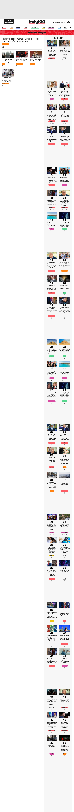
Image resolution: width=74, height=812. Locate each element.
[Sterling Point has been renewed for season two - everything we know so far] (64, 517)
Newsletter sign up (60, 22)
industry (51, 753)
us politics (52, 467)
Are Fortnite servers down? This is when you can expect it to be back (64, 550)
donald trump (19, 64)
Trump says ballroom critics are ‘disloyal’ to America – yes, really (64, 203)
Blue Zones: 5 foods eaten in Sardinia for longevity (52, 224)
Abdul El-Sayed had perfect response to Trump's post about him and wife (52, 725)
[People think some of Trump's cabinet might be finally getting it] (64, 779)
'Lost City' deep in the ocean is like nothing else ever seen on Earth (64, 224)
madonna (32, 64)
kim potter (5, 44)
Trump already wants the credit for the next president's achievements (51, 116)
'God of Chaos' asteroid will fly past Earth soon (64, 287)
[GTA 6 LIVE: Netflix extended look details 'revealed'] (64, 563)
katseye (64, 184)
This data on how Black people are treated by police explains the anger (7, 79)
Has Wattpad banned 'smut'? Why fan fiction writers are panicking (52, 550)
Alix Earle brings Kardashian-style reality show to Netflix (52, 93)
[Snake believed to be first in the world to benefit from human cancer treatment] (52, 605)
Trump (25, 27)
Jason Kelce (64, 665)
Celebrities (51, 27)
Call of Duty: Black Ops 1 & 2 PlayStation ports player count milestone (52, 701)
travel (64, 753)
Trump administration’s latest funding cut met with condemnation (52, 139)
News (11, 27)
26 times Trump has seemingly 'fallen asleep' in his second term (64, 701)
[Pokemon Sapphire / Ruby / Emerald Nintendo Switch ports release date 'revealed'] (52, 628)
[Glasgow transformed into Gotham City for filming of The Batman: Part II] (52, 475)
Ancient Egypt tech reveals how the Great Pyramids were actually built (64, 351)
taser (3, 64)
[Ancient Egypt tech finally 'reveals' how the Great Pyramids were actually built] (64, 342)
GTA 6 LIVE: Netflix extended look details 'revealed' (64, 572)
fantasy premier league (64, 315)
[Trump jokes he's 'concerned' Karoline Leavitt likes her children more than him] (64, 84)
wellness (52, 228)
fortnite (64, 555)
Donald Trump (52, 143)
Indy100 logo (37, 22)
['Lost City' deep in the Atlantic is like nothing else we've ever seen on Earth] (64, 215)
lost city (64, 228)
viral (64, 620)
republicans (51, 207)
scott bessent (51, 292)
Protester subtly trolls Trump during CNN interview (21, 61)
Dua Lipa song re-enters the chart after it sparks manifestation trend (52, 526)
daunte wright (5, 83)
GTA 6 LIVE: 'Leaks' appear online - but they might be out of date (64, 52)
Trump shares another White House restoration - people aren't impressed (52, 53)
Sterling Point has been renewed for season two (64, 525)
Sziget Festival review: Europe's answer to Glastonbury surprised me (64, 748)
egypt (65, 356)
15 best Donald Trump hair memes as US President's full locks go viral (65, 614)
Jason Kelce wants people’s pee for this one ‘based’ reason (65, 660)
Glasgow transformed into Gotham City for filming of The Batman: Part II (52, 485)
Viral (43, 27)
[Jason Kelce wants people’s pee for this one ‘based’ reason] (64, 651)
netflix (52, 98)
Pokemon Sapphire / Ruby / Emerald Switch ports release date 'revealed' (52, 638)
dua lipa (51, 532)
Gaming (18, 27)
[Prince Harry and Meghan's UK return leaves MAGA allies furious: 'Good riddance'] (64, 255)
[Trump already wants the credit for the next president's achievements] (52, 107)
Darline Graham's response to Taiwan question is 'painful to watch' (52, 202)
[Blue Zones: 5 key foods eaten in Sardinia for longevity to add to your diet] (52, 215)
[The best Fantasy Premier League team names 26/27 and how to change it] (64, 300)
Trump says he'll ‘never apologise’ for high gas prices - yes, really (64, 138)
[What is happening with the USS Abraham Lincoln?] (64, 474)
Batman (51, 490)
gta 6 (65, 58)
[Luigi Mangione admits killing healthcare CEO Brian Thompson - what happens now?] (64, 801)
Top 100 (4, 27)
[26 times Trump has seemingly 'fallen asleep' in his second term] (64, 692)
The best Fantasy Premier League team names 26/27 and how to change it (64, 310)
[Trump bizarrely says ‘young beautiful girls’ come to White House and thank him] (52, 801)
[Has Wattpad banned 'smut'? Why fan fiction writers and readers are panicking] (52, 540)
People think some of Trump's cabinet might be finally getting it (64, 789)
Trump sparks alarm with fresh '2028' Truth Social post (52, 309)
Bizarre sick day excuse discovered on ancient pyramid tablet (52, 351)
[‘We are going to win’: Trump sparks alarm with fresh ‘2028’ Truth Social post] (52, 300)
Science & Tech (35, 27)
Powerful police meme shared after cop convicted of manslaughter (20, 40)
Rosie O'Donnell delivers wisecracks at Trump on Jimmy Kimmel (51, 395)
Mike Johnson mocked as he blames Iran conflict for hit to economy (52, 180)
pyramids (52, 356)
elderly (64, 467)
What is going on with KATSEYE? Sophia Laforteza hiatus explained (64, 179)
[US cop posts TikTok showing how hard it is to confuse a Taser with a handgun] (8, 54)
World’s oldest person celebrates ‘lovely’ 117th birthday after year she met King (65, 460)
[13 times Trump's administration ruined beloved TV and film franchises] (52, 563)
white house (51, 578)
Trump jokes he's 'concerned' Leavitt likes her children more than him (64, 94)
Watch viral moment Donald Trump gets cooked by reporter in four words (51, 461)
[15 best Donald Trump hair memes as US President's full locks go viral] (64, 604)
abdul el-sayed (52, 730)
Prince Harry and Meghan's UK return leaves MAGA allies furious (64, 264)
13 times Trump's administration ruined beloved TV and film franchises (52, 573)
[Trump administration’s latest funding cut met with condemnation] (52, 129)
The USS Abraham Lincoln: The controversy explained (64, 484)
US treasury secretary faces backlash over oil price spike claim (51, 287)
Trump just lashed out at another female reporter (52, 788)
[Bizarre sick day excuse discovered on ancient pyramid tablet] (52, 342)
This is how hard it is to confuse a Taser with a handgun (7, 61)
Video (59, 27)
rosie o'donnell (52, 401)
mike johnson (51, 184)
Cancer (51, 620)
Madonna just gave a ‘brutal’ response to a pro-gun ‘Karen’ (35, 61)
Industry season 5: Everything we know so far (52, 747)
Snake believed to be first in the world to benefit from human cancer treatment (52, 615)
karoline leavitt (64, 644)
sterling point (64, 532)
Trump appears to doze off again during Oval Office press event (65, 116)
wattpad (52, 555)
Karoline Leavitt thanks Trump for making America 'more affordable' (64, 637)
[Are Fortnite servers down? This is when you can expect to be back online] (64, 540)
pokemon (52, 644)
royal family (64, 270)
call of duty (51, 707)
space (64, 292)
